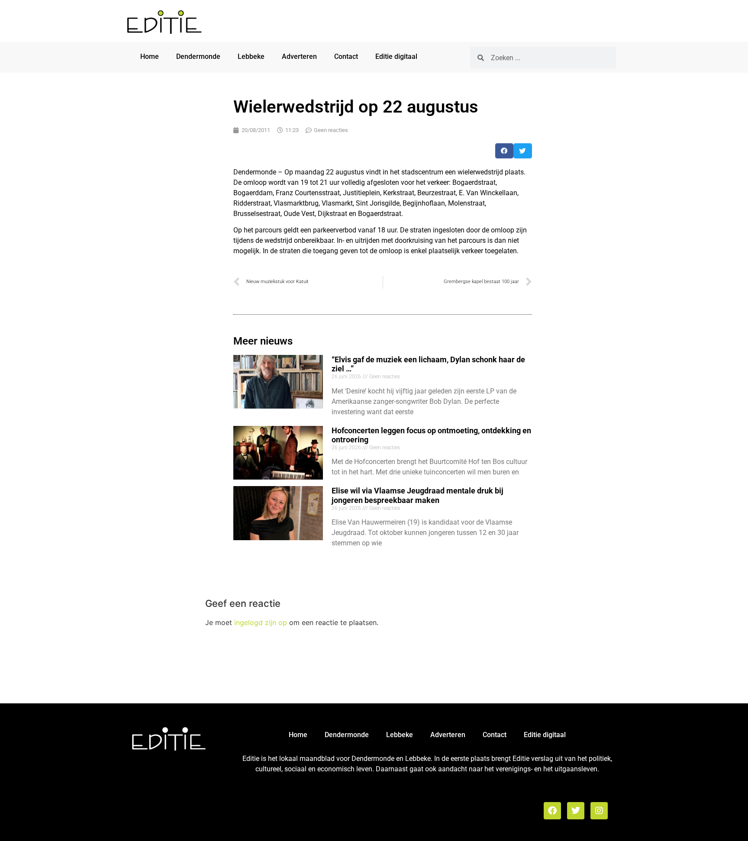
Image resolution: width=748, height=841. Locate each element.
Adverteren (299, 56)
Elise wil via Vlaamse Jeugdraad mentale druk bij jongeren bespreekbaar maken (417, 495)
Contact (346, 56)
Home (149, 56)
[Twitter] (575, 810)
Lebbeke (251, 56)
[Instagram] (599, 810)
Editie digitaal (396, 56)
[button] (504, 150)
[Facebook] (552, 810)
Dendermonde (198, 56)
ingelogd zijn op (260, 622)
